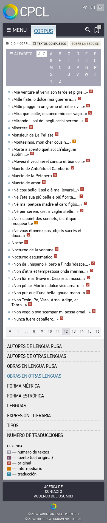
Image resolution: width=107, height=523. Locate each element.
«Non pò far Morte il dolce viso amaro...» (50, 285)
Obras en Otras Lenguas (34, 376)
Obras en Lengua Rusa (32, 366)
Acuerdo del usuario (53, 496)
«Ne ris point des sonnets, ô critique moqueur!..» (44, 221)
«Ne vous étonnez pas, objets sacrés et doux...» (46, 233)
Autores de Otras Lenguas (36, 356)
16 (98, 331)
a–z (41, 53)
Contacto (53, 491)
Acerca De (53, 487)
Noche (19, 242)
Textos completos (51, 44)
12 (66, 331)
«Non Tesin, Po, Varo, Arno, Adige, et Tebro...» (45, 302)
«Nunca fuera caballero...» (37, 319)
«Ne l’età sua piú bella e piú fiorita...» (47, 197)
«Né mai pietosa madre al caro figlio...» (49, 204)
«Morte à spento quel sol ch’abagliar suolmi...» (44, 152)
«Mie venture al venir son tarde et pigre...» (52, 92)
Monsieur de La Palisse (35, 135)
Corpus (43, 31)
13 (74, 331)
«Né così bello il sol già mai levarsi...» (47, 190)
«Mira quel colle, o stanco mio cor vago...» (51, 113)
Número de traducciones (35, 435)
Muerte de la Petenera (34, 175)
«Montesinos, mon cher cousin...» (43, 142)
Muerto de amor (28, 182)
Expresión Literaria (29, 416)
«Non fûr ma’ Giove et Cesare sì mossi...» (50, 278)
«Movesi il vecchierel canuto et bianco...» (50, 161)
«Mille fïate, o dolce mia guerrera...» (46, 99)
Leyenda (14, 446)
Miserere (22, 128)
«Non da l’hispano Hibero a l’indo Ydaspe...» (53, 264)
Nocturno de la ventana (35, 249)
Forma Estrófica (25, 396)
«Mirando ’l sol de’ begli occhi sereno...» (50, 120)
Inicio (11, 43)
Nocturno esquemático (34, 257)
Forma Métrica (23, 386)
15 (90, 331)
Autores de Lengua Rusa (34, 346)
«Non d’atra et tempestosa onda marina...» (52, 271)
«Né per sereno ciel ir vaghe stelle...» (47, 211)
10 (50, 331)
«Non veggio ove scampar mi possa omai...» (53, 312)
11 (58, 331)
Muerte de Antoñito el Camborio (43, 168)
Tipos (12, 426)
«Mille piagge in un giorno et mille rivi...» (50, 106)
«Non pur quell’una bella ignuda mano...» (50, 292)
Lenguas (16, 406)
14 (82, 331)
